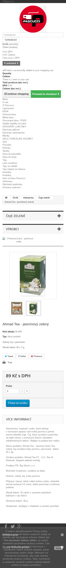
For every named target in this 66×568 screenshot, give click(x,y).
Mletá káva (8, 117)
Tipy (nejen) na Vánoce (14, 169)
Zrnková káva (9, 114)
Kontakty (7, 172)
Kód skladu (8, 331)
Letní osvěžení (10, 163)
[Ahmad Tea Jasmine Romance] (33, 308)
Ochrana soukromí (12, 187)
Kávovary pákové (11, 129)
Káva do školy (10, 157)
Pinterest (37, 356)
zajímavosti (8, 108)
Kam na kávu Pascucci (14, 178)
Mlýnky (6, 135)
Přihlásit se (8, 1)
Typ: (5, 336)
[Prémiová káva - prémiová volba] (19, 240)
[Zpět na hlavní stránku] (6, 198)
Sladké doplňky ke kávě (14, 123)
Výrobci (12, 229)
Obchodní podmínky (12, 184)
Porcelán (7, 145)
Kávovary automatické (14, 132)
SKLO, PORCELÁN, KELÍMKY (18, 138)
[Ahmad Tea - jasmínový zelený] (16, 308)
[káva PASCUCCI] (33, 19)
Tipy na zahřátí (10, 166)
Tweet (10, 356)
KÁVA (5, 111)
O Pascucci (8, 105)
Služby (6, 151)
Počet (9, 386)
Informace (7, 181)
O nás (5, 102)
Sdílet (22, 356)
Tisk (10, 362)
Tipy (5, 160)
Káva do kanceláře (12, 154)
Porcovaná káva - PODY (15, 120)
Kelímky (7, 148)
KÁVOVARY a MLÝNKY (14, 126)
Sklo (5, 142)
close (58, 548)
